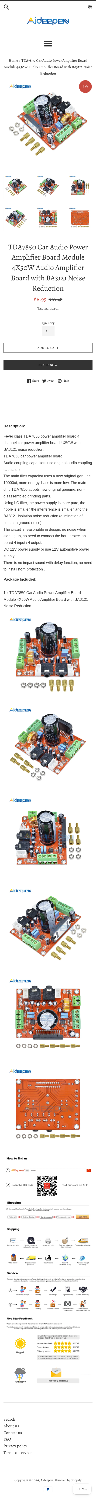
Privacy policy (15, 1446)
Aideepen (47, 1480)
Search (9, 1419)
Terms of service (17, 1452)
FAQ (7, 1439)
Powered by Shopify (68, 1480)
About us (11, 1426)
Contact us (12, 1432)
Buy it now (48, 365)
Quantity (48, 323)
